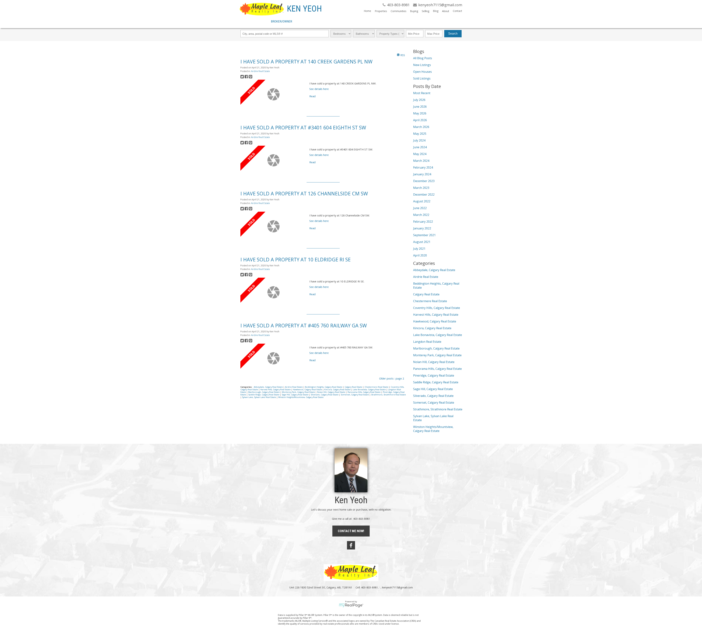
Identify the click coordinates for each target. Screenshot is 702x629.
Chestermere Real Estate (377, 387)
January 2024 (422, 174)
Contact (457, 11)
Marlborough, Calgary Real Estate (264, 392)
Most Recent (421, 93)
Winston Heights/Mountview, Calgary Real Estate (301, 397)
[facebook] (351, 545)
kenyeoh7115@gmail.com (397, 587)
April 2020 (420, 255)
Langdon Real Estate (427, 342)
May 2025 (419, 134)
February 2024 (423, 167)
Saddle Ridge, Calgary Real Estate (264, 394)
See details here (319, 89)
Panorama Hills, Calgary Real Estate (364, 392)
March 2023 (421, 188)
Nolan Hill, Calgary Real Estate (331, 392)
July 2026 (419, 100)
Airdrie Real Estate (260, 71)
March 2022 (421, 215)
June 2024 (420, 147)
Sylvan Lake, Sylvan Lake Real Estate (259, 397)
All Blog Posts (422, 58)
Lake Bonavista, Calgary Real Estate (369, 389)
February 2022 (423, 222)
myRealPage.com (351, 605)
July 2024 (419, 140)
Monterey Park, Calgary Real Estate (299, 392)
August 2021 (421, 242)
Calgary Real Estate (354, 387)
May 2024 (419, 154)
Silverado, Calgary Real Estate (325, 394)
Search (453, 33)
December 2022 (424, 194)
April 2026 (420, 120)
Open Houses (422, 72)
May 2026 (419, 113)
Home (367, 11)
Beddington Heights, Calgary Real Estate (324, 387)
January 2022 (422, 228)
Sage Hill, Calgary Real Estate (295, 394)
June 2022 (420, 208)
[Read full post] (273, 94)
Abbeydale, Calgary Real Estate (268, 387)
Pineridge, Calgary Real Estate (433, 375)
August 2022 (421, 201)
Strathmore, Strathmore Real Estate (388, 394)
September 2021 (424, 235)
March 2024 (421, 161)
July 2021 (419, 249)
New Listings (422, 65)
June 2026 (420, 107)
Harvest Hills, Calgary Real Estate (275, 389)
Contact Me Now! (351, 531)
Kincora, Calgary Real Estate (337, 389)
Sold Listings (422, 78)
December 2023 (424, 181)
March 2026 (421, 127)
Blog (435, 11)
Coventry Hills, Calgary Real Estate (436, 308)
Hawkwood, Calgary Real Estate (308, 389)
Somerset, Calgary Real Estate (355, 394)
